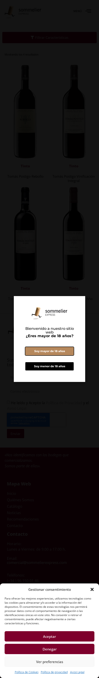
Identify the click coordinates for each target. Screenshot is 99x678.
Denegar (50, 649)
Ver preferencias (49, 661)
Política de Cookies (26, 672)
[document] (49, 339)
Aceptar (49, 636)
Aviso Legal (77, 672)
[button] (92, 589)
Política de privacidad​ (54, 672)
